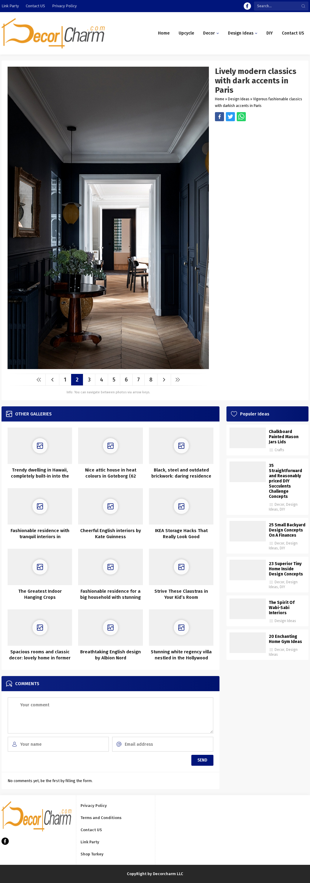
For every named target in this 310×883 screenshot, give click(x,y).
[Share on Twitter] (241, 116)
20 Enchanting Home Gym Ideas (285, 639)
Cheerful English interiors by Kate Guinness (110, 533)
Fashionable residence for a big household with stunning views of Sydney (110, 597)
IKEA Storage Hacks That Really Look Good (181, 533)
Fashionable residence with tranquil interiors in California (40, 536)
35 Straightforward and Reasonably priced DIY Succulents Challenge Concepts (285, 481)
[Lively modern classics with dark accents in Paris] (108, 367)
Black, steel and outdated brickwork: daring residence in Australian (181, 476)
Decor (279, 504)
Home (219, 99)
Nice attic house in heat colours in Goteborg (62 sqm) (110, 476)
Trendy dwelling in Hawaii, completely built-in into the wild (40, 476)
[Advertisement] (258, 164)
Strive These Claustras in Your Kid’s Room (181, 594)
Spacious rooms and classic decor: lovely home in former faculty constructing (40, 658)
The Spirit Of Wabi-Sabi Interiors (282, 607)
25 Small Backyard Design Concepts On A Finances (287, 530)
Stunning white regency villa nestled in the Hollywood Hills (181, 658)
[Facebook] (247, 6)
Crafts (279, 450)
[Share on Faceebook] (230, 116)
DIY (282, 509)
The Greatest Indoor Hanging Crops (40, 594)
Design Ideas (238, 99)
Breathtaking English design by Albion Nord (110, 655)
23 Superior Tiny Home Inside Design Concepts (286, 569)
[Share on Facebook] (219, 116)
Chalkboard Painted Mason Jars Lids (283, 437)
